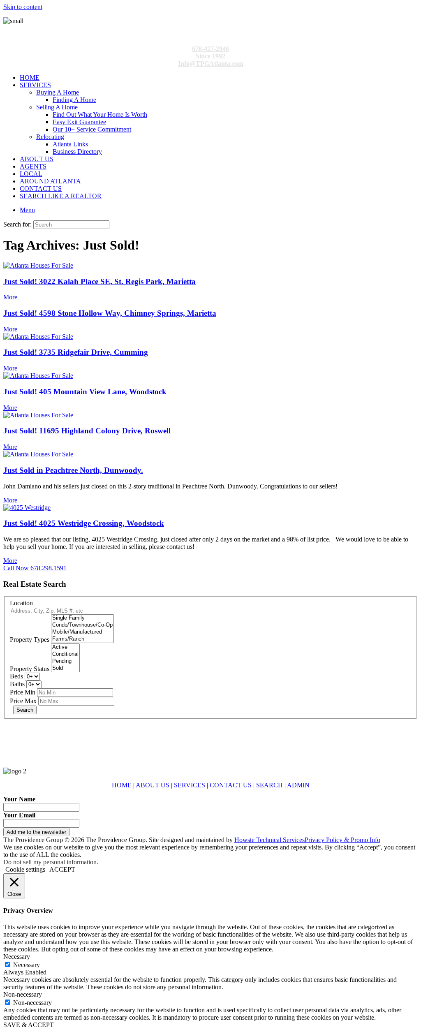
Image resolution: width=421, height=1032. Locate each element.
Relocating (50, 136)
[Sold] (65, 668)
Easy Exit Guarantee (79, 121)
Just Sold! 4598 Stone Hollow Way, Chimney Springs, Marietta (109, 313)
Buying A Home (57, 92)
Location (21, 602)
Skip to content (22, 6)
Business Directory (77, 151)
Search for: (17, 224)
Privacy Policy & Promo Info (342, 839)
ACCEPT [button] (62, 869)
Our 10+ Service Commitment (92, 129)
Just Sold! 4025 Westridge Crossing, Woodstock (83, 523)
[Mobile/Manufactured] (82, 632)
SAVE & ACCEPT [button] (28, 1024)
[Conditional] (65, 654)
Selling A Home (57, 107)
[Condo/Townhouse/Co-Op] (82, 625)
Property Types (29, 639)
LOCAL (31, 173)
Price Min (22, 692)
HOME (29, 77)
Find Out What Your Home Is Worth (100, 114)
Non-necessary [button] (22, 994)
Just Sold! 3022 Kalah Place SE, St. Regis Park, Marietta (99, 281)
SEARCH (269, 785)
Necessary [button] (16, 956)
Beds (16, 676)
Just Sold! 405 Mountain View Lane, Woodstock (85, 391)
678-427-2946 (210, 48)
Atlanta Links (70, 144)
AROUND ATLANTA (50, 181)
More (10, 297)
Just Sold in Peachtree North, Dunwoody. (73, 470)
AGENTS (33, 166)
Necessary (26, 964)
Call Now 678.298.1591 (35, 568)
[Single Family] (82, 618)
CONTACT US (41, 188)
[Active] (65, 647)
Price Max (23, 700)
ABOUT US (36, 158)
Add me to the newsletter (36, 832)
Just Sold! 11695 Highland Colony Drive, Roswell (87, 430)
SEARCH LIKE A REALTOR (61, 195)
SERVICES (35, 84)
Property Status (29, 668)
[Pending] (65, 661)
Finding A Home (74, 99)
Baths (17, 683)
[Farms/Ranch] (82, 639)
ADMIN (298, 785)
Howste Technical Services (269, 839)
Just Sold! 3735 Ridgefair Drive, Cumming (75, 352)
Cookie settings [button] (25, 869)
